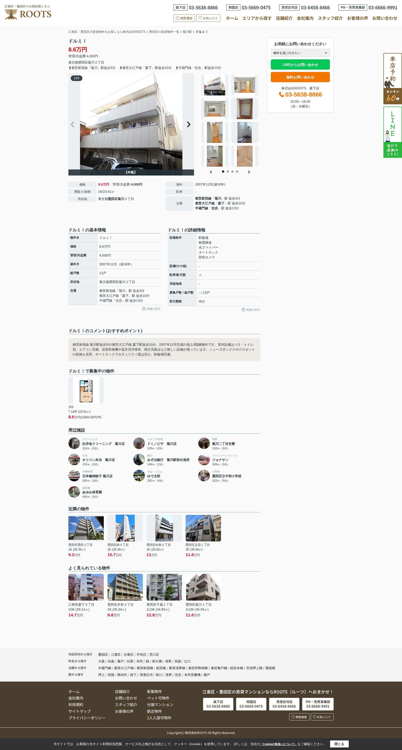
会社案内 (305, 18)
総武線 (161, 668)
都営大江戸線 (205, 203)
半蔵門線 (201, 208)
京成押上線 (254, 668)
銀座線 (270, 668)
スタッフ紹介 (330, 18)
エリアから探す (257, 18)
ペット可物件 (158, 698)
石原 (130, 661)
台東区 (129, 654)
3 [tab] (232, 171)
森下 (221, 203)
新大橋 (157, 661)
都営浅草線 (177, 668)
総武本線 (237, 668)
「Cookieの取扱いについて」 (278, 744)
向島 (111, 661)
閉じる (339, 744)
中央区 (141, 654)
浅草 (168, 661)
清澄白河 (146, 674)
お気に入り (210, 18)
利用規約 (75, 704)
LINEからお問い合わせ (300, 65)
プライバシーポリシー (87, 717)
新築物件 (154, 691)
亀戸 (120, 661)
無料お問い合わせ (300, 77)
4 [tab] (237, 171)
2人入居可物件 (159, 717)
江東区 (116, 654)
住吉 (214, 208)
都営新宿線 (203, 198)
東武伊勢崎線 (198, 668)
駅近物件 (154, 711)
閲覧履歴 (187, 18)
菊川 (91, 62)
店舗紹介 (284, 18)
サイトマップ (79, 711)
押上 (101, 674)
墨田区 (83, 62)
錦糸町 (122, 674)
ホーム (232, 18)
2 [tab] (228, 171)
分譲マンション (160, 704)
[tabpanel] (230, 120)
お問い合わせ (384, 18)
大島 (101, 661)
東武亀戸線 (219, 668)
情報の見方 (154, 309)
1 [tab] (223, 171)
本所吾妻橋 (192, 674)
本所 (140, 661)
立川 (187, 661)
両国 (178, 661)
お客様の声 (357, 18)
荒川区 (154, 654)
